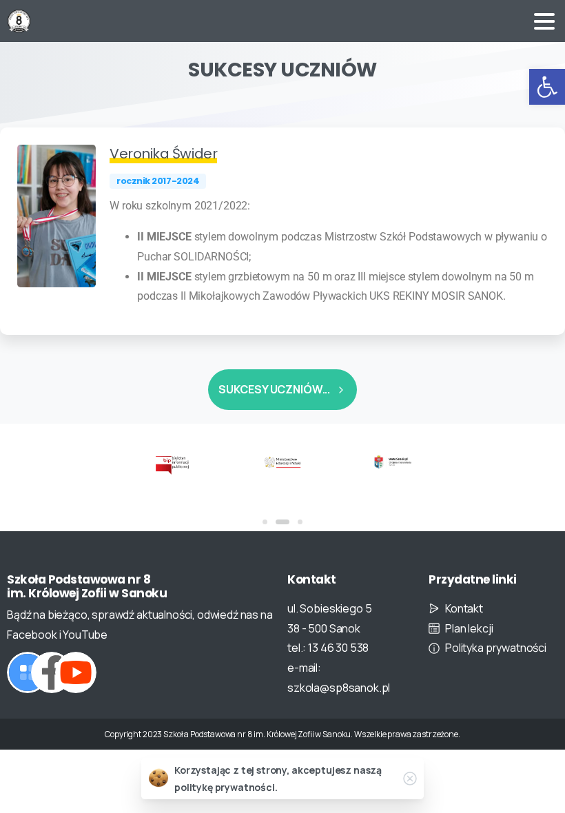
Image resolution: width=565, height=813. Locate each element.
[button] (547, 87)
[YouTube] (75, 672)
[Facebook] (51, 672)
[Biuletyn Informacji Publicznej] (172, 465)
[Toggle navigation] (544, 21)
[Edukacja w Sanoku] (393, 461)
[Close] (410, 778)
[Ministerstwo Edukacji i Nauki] (282, 461)
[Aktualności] (27, 672)
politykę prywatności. (226, 787)
